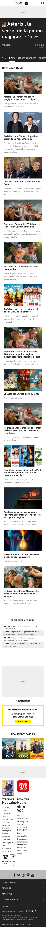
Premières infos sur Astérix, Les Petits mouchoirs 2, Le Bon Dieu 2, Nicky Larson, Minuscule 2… (23, 473)
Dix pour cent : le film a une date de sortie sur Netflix (21, 627)
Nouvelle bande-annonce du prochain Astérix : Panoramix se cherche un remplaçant (22, 430)
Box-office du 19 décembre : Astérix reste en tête (21, 268)
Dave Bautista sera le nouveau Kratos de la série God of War (23, 645)
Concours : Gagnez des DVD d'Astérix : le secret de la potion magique (23, 225)
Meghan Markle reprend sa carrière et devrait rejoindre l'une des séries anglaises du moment (21, 633)
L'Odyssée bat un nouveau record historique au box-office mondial (20, 639)
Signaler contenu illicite (22, 924)
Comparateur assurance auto (11, 915)
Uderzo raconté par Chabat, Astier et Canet (22, 183)
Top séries (6, 888)
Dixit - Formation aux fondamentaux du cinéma (17, 919)
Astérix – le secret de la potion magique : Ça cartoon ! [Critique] (20, 98)
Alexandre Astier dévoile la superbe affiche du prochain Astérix (21, 555)
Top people (7, 894)
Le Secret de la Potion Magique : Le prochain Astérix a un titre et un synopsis (21, 593)
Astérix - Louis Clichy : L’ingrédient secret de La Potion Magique (21, 137)
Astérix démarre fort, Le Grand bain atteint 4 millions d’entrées (21, 310)
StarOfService (32, 917)
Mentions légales (7, 924)
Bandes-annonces (27, 58)
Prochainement (9, 882)
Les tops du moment (10, 900)
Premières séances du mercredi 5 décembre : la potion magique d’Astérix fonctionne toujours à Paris (22, 354)
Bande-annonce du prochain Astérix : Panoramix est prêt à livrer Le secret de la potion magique (22, 515)
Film (4, 58)
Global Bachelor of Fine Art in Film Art (14, 917)
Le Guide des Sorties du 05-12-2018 (21, 393)
